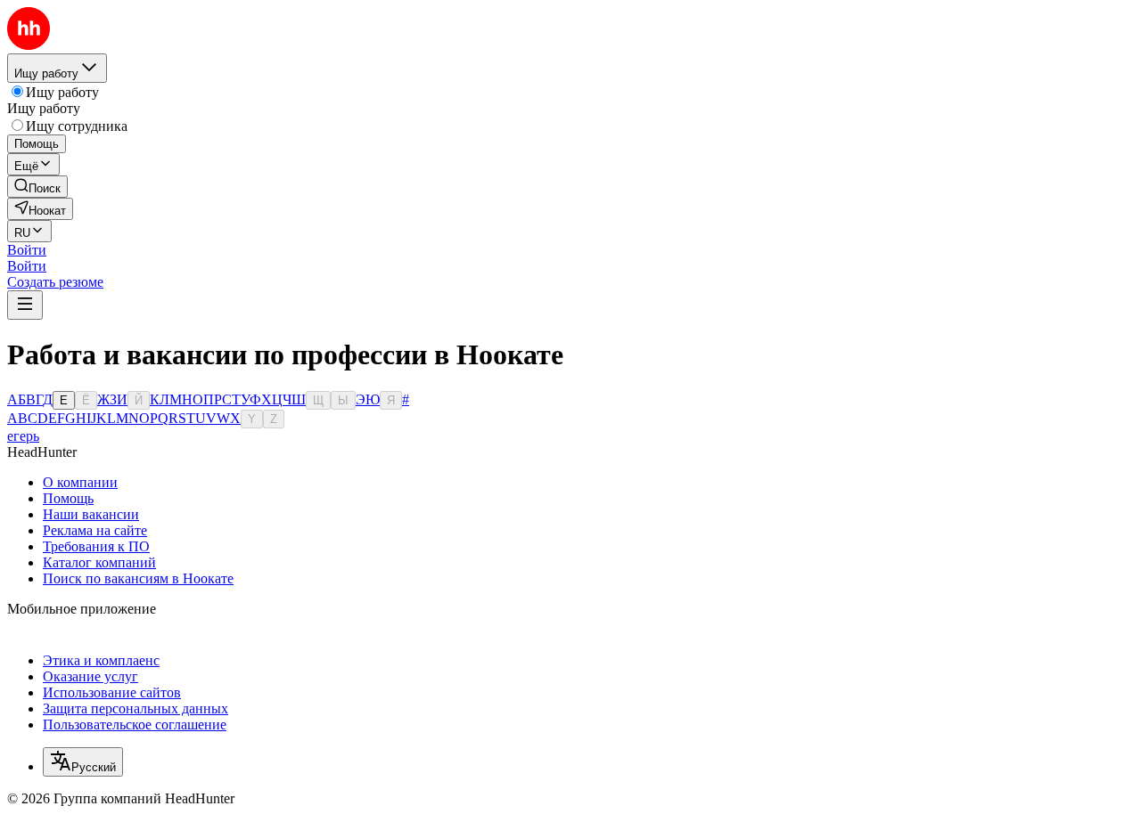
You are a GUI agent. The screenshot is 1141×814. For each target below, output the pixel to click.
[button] (26, 249)
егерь (23, 436)
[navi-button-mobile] (25, 305)
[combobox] (83, 762)
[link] (37, 186)
